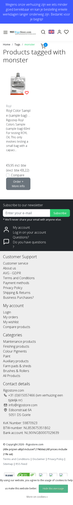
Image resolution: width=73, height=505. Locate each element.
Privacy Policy (12, 287)
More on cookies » (37, 496)
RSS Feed (21, 464)
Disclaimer (38, 459)
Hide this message (53, 488)
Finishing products (16, 346)
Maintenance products (19, 341)
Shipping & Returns (16, 292)
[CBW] (27, 475)
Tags (17, 44)
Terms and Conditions (19, 278)
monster (30, 44)
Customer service (15, 263)
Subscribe (60, 213)
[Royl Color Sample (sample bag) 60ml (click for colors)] (18, 84)
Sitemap (8, 464)
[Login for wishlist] (26, 92)
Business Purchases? (18, 297)
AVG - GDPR (12, 273)
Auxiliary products (16, 361)
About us (9, 268)
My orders (10, 317)
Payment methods (16, 283)
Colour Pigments (15, 351)
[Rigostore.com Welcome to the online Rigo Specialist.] (23, 32)
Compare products (16, 327)
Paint (6, 356)
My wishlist (11, 322)
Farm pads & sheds (17, 366)
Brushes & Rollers (16, 371)
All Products (11, 375)
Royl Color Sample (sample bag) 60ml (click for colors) (18, 113)
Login (7, 312)
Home (6, 44)
